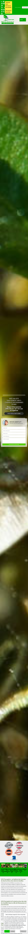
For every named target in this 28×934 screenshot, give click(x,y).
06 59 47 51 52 (3, 11)
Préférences (23, 931)
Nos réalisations (14, 413)
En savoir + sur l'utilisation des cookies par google (15, 925)
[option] (14, 467)
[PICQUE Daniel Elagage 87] (7, 20)
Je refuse (13, 931)
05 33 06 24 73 (3, 4)
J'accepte (7, 931)
